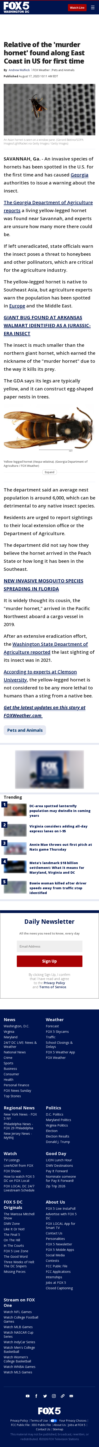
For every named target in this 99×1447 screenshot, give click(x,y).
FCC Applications (58, 1271)
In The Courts (14, 1245)
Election (52, 1131)
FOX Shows (12, 1171)
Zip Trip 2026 (55, 1186)
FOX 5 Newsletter (59, 1244)
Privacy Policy (54, 983)
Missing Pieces (15, 1271)
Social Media (55, 1255)
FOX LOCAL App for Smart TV (60, 1225)
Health (8, 1079)
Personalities (55, 1238)
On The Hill (12, 1240)
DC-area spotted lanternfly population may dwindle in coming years (59, 811)
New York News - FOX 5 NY (20, 1116)
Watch (10, 1153)
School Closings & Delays (59, 1044)
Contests (52, 1260)
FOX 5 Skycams (57, 1031)
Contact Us (54, 1233)
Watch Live (77, 7)
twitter (45, 1396)
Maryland (10, 1037)
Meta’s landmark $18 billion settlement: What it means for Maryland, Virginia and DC (56, 868)
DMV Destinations (59, 1165)
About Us (55, 1202)
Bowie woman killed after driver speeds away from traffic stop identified (58, 888)
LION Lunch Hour (59, 1160)
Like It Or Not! (14, 1229)
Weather (55, 1019)
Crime (8, 1057)
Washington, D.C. (16, 1026)
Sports (8, 1063)
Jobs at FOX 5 (56, 1282)
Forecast (52, 1026)
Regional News (19, 1108)
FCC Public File (56, 1266)
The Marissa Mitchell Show (19, 1216)
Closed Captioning (59, 1288)
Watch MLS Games (18, 1372)
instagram (54, 1396)
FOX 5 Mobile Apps (60, 1249)
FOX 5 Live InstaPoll (61, 1208)
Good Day (56, 1153)
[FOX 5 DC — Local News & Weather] (17, 7)
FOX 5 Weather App (60, 1052)
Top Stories (12, 1096)
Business (10, 1068)
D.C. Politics (54, 1114)
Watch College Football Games (21, 1319)
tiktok (62, 1396)
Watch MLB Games (18, 1327)
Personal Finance (16, 1085)
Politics (53, 1108)
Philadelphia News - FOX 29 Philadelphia (18, 1126)
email (71, 1396)
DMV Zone (12, 1223)
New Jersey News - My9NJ (18, 1135)
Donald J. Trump (58, 1142)
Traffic (50, 1037)
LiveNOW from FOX (18, 1165)
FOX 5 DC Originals (13, 1204)
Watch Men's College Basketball (19, 1349)
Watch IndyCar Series (19, 1342)
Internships (54, 1277)
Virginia (9, 1031)
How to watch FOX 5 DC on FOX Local (19, 1178)
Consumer (11, 1074)
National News (15, 1052)
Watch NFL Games (18, 1312)
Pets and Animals (63, 70)
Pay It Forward (57, 1171)
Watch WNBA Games (19, 1366)
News (9, 1019)
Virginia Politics (57, 1125)
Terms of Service (52, 987)
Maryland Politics (58, 1120)
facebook (36, 1396)
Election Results (57, 1136)
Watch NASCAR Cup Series (18, 1334)
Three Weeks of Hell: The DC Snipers (19, 1264)
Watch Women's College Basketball (17, 1359)
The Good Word (16, 1256)
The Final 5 (12, 1234)
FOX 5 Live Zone (16, 1251)
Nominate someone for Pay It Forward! (61, 1178)
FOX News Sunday (17, 1090)
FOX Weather (41, 70)
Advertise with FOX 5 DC (61, 1216)
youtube (27, 1396)
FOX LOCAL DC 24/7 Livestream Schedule (19, 1188)
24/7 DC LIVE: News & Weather (20, 1044)
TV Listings (12, 1160)
